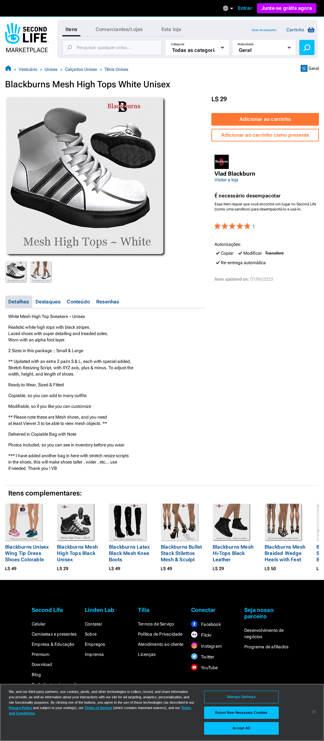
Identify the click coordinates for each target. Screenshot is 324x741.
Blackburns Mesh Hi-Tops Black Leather (233, 553)
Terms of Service (98, 708)
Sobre (91, 634)
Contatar (94, 623)
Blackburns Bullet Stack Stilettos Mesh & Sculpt (181, 553)
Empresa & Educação (53, 644)
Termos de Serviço (156, 623)
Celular (39, 623)
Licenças (147, 654)
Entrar (245, 8)
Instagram (211, 646)
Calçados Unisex (81, 69)
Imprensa (94, 654)
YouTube (209, 667)
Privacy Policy (20, 708)
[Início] (8, 69)
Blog (36, 674)
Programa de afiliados (266, 646)
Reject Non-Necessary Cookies (241, 712)
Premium (40, 654)
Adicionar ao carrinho (265, 119)
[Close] (314, 712)
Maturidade (245, 44)
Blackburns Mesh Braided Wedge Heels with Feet (285, 553)
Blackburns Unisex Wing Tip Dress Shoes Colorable (27, 553)
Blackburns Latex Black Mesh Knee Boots (129, 553)
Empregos (95, 644)
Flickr (206, 635)
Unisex (51, 69)
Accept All (241, 728)
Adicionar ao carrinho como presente (265, 135)
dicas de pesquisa (264, 30)
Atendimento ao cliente (160, 644)
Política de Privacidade (160, 634)
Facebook (210, 624)
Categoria (177, 44)
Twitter (207, 656)
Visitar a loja (226, 179)
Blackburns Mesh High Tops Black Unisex (77, 553)
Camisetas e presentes (54, 634)
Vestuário (28, 69)
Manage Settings (241, 697)
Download (42, 664)
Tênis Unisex (116, 69)
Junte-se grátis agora (286, 8)
